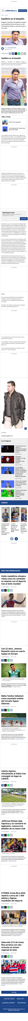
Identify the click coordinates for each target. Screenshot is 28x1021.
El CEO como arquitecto (15, 122)
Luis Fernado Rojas (11, 47)
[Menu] (3, 10)
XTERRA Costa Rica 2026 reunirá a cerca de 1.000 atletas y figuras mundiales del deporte (13, 897)
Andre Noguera (6, 586)
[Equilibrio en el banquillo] (14, 38)
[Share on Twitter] (16, 53)
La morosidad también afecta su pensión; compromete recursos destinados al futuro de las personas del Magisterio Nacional (21, 472)
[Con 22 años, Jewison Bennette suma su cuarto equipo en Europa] (13, 670)
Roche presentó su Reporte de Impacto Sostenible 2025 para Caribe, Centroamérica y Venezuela (5, 529)
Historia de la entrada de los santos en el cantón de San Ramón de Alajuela (21, 483)
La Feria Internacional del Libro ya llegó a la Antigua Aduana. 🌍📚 (15, 527)
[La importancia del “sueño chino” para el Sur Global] (5, 128)
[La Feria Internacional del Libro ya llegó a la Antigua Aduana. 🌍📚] (15, 514)
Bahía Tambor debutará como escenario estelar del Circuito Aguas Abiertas (12, 700)
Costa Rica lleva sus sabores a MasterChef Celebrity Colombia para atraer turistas (21, 449)
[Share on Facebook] (13, 53)
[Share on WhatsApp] (19, 53)
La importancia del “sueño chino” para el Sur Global (17, 129)
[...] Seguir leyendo (16, 686)
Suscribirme (24, 218)
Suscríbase (21, 1003)
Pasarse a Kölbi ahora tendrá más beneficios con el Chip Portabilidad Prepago (21, 493)
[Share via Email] (22, 53)
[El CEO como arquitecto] (4, 122)
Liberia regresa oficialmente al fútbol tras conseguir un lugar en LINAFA (13, 775)
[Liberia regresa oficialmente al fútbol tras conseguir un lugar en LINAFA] (13, 795)
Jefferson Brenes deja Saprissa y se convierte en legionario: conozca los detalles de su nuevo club (13, 825)
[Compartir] (25, 53)
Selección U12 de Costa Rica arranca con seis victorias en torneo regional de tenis (12, 946)
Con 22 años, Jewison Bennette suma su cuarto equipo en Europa (13, 651)
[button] (22, 10)
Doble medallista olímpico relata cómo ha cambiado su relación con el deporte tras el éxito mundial (13, 580)
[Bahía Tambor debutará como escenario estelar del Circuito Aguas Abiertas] (13, 720)
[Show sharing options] (25, 104)
